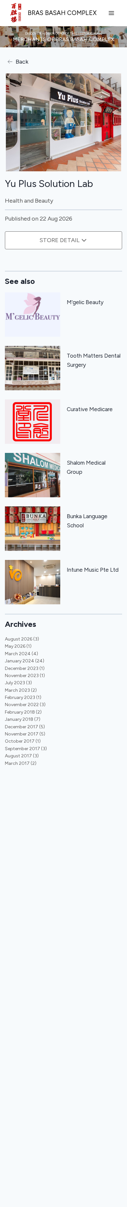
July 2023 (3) (18, 683)
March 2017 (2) (20, 763)
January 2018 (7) (22, 719)
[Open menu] (111, 13)
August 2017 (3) (22, 756)
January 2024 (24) (24, 661)
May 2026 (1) (18, 646)
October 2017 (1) (23, 741)
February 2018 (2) (23, 712)
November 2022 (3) (25, 704)
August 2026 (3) (22, 639)
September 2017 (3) (26, 748)
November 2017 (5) (25, 734)
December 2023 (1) (25, 668)
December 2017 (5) (25, 727)
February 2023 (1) (23, 697)
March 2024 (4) (21, 654)
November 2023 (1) (25, 675)
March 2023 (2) (21, 690)
